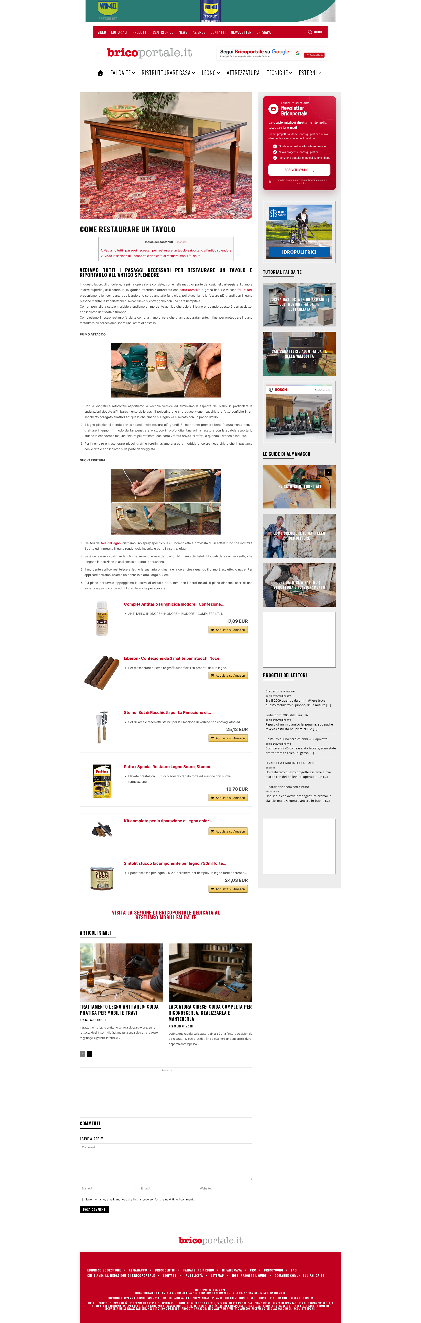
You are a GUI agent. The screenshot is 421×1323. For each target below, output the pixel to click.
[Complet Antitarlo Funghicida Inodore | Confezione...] (102, 618)
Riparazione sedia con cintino (287, 787)
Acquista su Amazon (230, 630)
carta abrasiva (190, 290)
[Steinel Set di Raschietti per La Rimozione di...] (102, 727)
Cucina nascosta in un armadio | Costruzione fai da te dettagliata (299, 304)
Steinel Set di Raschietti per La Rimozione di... (167, 712)
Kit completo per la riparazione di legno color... (168, 820)
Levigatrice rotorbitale (299, 486)
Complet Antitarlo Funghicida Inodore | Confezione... (174, 604)
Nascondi (180, 242)
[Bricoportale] (149, 53)
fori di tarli (244, 290)
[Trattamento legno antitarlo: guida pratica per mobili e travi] (121, 972)
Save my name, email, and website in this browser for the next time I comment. (139, 1199)
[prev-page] (82, 1054)
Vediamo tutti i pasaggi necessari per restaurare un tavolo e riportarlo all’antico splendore (166, 250)
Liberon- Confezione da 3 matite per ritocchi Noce (171, 658)
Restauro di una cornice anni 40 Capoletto (296, 739)
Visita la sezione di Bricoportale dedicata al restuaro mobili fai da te (150, 256)
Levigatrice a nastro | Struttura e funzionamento (299, 584)
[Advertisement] (166, 1094)
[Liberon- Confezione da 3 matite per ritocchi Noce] (102, 672)
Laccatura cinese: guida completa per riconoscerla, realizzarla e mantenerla (210, 1012)
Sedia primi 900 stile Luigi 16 (287, 715)
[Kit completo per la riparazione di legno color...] (102, 829)
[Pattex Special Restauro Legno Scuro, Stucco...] (102, 781)
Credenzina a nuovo (280, 691)
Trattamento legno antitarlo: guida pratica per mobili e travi (119, 1009)
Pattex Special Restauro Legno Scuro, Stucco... (169, 766)
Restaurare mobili (93, 1020)
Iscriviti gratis (296, 170)
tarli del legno (111, 543)
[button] (315, 32)
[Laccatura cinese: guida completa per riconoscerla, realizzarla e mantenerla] (210, 972)
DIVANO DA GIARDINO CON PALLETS (292, 763)
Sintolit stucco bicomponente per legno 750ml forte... (175, 863)
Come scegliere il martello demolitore (299, 535)
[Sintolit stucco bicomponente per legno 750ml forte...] (102, 877)
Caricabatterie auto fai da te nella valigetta (299, 353)
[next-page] (89, 1054)
